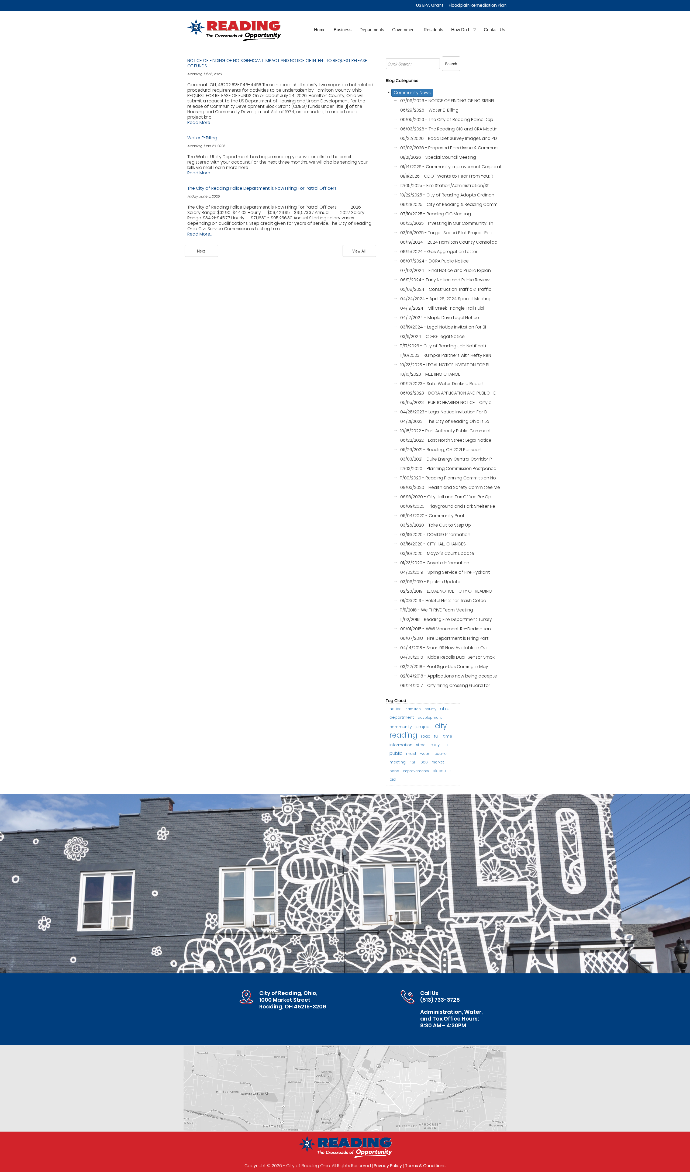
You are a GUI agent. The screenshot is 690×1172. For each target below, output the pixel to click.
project (423, 727)
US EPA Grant (429, 5)
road (425, 736)
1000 (423, 762)
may (435, 745)
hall (412, 762)
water (425, 753)
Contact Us (494, 29)
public (395, 753)
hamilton (413, 708)
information (400, 745)
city (441, 726)
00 (445, 745)
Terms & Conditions (425, 1166)
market (438, 762)
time (447, 736)
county (430, 709)
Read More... (199, 122)
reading (403, 735)
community (400, 727)
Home (320, 29)
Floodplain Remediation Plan (477, 5)
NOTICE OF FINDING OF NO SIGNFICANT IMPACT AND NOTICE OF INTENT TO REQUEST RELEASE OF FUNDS (277, 63)
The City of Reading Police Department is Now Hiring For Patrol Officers (262, 188)
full (436, 736)
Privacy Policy (388, 1166)
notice (395, 708)
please (439, 770)
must (411, 753)
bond (394, 770)
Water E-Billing (202, 138)
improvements (416, 771)
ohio (445, 708)
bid (392, 779)
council (441, 753)
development (430, 717)
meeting (397, 762)
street (421, 745)
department (401, 717)
